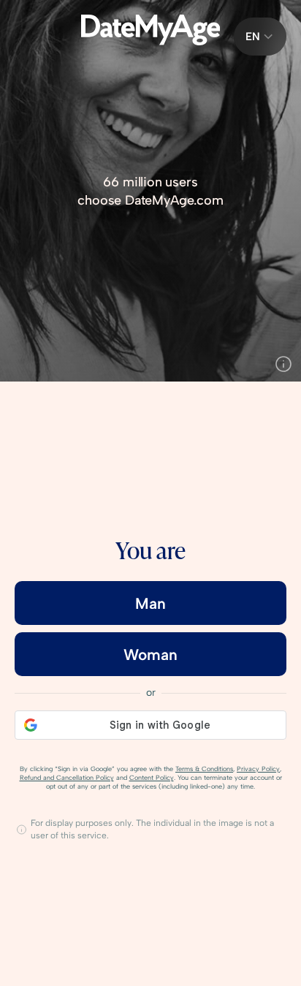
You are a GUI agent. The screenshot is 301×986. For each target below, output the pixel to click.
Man (150, 603)
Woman (150, 654)
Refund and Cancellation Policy (67, 777)
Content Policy (151, 777)
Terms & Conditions (204, 769)
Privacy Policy (258, 769)
